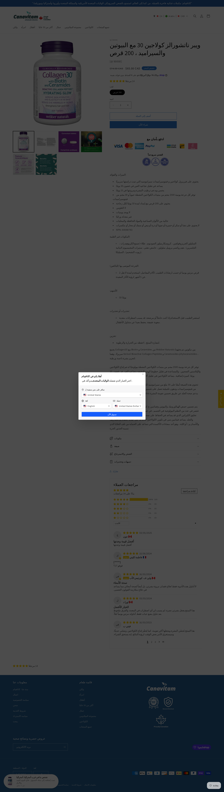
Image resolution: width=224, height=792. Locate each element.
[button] (112, 395)
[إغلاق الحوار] (143, 374)
